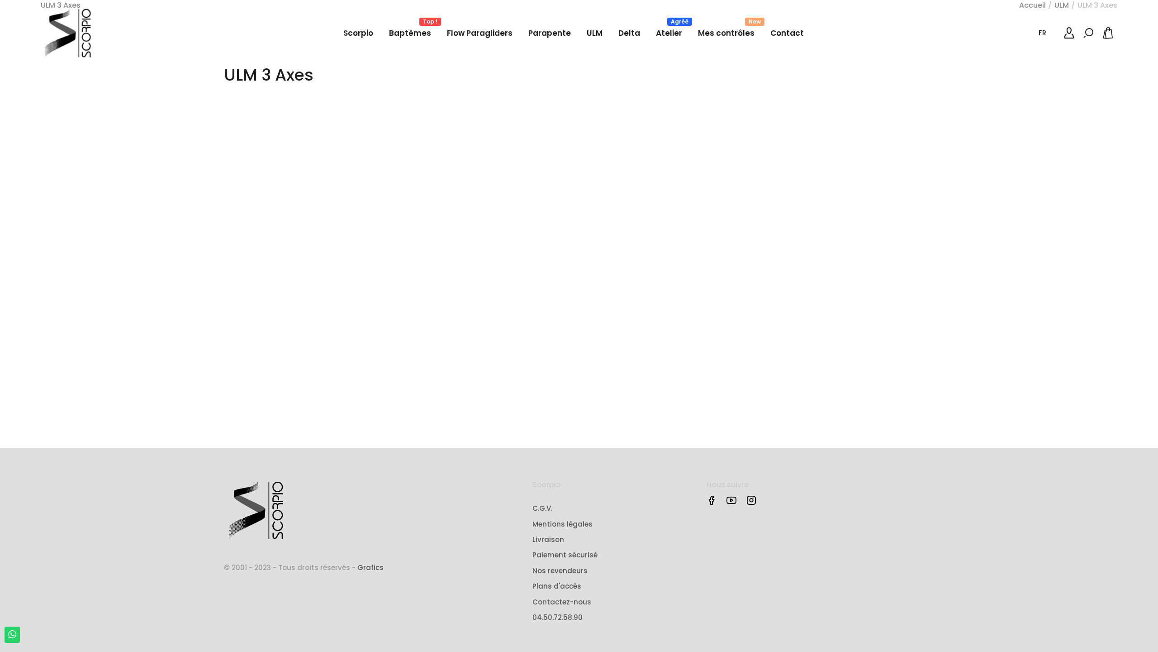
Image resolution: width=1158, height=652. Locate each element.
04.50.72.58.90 (557, 617)
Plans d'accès (556, 586)
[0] (1109, 33)
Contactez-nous (561, 602)
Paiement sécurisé (565, 555)
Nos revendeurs (560, 570)
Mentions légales (562, 524)
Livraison (548, 539)
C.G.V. (542, 508)
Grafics (370, 567)
